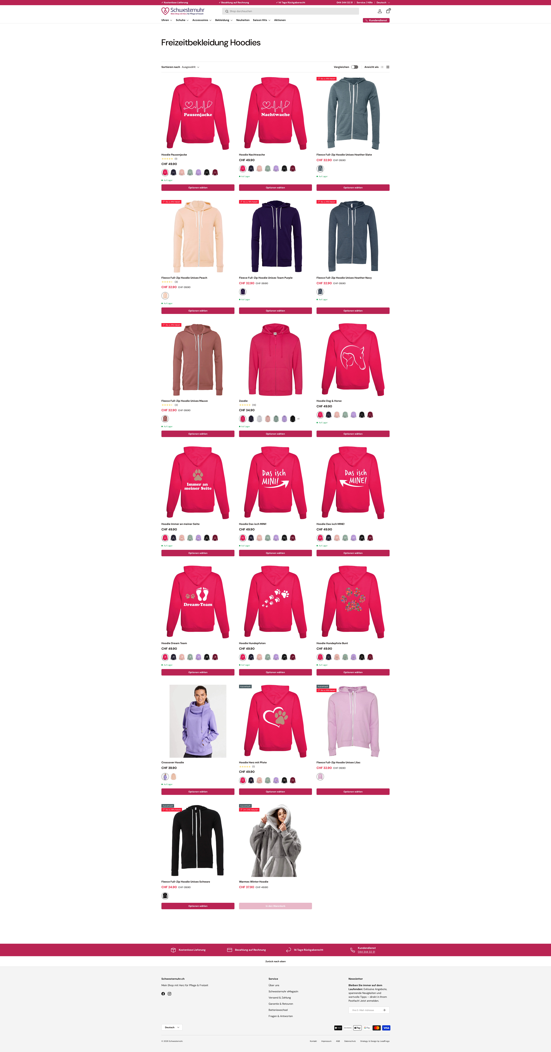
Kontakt (313, 1041)
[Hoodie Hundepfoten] (275, 601)
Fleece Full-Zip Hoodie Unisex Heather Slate (344, 154)
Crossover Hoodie (172, 762)
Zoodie (243, 401)
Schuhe (180, 20)
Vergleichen (341, 67)
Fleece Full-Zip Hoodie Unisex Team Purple (266, 278)
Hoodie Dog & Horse (329, 401)
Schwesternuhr (176, 1041)
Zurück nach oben (275, 961)
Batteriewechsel (278, 1010)
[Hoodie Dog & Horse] (353, 359)
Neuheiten (243, 20)
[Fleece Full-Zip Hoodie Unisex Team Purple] (275, 236)
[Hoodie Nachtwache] (275, 113)
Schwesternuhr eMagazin (283, 991)
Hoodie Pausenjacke (174, 154)
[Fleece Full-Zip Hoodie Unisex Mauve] (197, 359)
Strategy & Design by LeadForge (375, 1041)
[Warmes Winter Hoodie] (275, 840)
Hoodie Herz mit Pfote (253, 762)
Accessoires (200, 20)
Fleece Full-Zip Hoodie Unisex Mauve (184, 401)
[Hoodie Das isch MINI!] (275, 482)
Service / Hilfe (365, 2)
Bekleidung (222, 20)
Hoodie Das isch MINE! (331, 524)
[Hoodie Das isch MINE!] (353, 482)
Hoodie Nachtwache (252, 154)
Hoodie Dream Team (174, 643)
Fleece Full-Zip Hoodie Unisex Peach (184, 278)
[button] (388, 11)
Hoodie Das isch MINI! (252, 524)
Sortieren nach (170, 67)
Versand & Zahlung (280, 997)
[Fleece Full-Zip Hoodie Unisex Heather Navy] (353, 236)
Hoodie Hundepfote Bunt (332, 643)
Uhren (165, 20)
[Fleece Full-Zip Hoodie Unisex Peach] (197, 236)
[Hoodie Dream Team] (197, 601)
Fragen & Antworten (281, 1016)
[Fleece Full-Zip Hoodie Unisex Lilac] (353, 721)
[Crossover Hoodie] (197, 721)
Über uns (274, 985)
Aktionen (280, 20)
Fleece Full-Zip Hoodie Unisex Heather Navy (344, 278)
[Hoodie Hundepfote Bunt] (353, 601)
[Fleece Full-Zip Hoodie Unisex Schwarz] (197, 840)
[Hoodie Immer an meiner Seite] (197, 482)
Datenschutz (350, 1041)
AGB (338, 1041)
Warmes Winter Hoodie (253, 881)
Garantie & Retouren (281, 1004)
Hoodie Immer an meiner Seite (180, 524)
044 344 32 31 (345, 2)
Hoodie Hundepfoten (252, 643)
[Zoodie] (275, 359)
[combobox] (290, 11)
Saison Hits (260, 20)
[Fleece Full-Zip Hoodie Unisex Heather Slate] (353, 113)
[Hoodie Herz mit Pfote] (275, 721)
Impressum (326, 1041)
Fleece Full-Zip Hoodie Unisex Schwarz (185, 881)
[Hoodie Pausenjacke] (197, 113)
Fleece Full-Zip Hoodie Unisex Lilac (338, 762)
